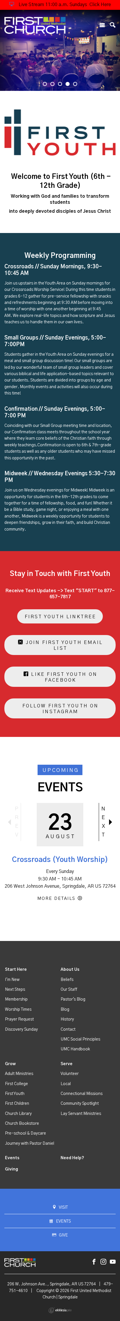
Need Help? (72, 1158)
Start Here (16, 970)
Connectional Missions (82, 1094)
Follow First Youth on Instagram (60, 709)
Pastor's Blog (73, 999)
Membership (16, 999)
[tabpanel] (60, 50)
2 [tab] (52, 84)
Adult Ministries (19, 1074)
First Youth (14, 1094)
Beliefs (67, 980)
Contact (68, 1030)
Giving (11, 1169)
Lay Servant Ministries (81, 1114)
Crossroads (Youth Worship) (60, 859)
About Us (70, 970)
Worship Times (18, 1010)
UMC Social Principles (80, 1039)
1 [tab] (45, 84)
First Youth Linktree (60, 616)
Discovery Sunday (21, 1030)
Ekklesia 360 (60, 1310)
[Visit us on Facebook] (94, 1262)
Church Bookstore (22, 1124)
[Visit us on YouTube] (113, 1262)
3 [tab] (60, 84)
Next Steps (15, 990)
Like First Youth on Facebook (63, 677)
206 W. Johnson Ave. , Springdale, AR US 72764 (51, 1284)
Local (66, 1084)
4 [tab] (68, 84)
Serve (67, 1064)
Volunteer (70, 1074)
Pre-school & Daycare (25, 1133)
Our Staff (69, 990)
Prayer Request (19, 1019)
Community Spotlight (80, 1104)
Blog (65, 1010)
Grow (10, 1064)
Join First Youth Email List (63, 645)
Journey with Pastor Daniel (29, 1144)
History (67, 1019)
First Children (17, 1104)
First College (16, 1084)
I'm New (12, 980)
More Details (56, 898)
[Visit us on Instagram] (103, 1262)
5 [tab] (75, 84)
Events (12, 1158)
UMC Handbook (75, 1049)
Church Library (18, 1114)
